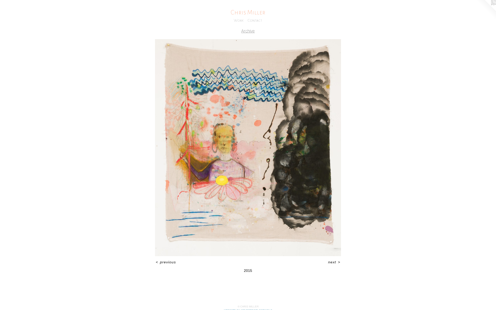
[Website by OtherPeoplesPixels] (485, 10)
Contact (255, 20)
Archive (248, 31)
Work (239, 20)
